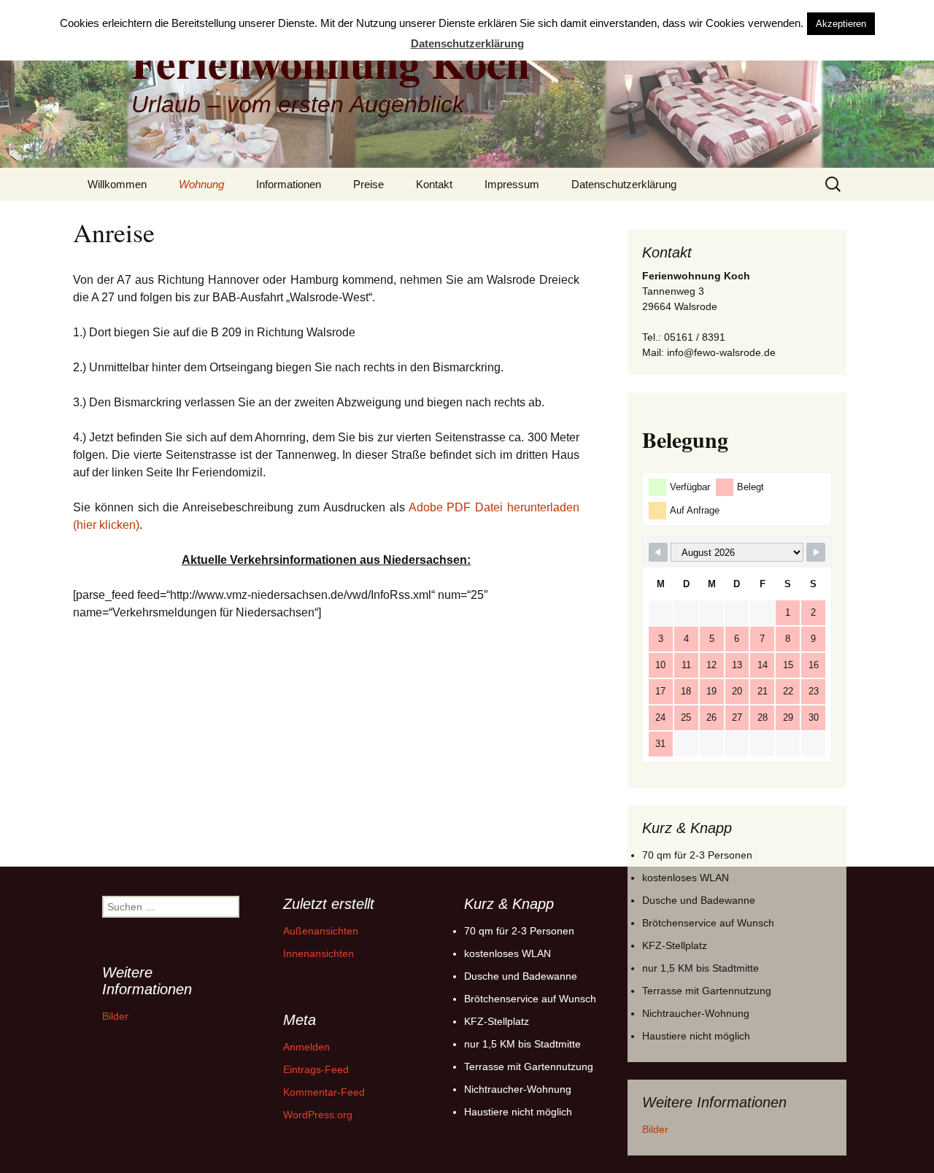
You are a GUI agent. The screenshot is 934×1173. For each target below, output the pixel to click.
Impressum (512, 184)
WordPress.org (317, 1114)
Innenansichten (318, 953)
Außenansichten (320, 931)
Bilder (655, 1129)
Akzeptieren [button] (841, 23)
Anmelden (306, 1047)
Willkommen (117, 184)
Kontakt (434, 184)
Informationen (288, 184)
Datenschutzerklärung (623, 184)
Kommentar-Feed (324, 1092)
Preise (368, 184)
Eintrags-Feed (316, 1069)
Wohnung (201, 184)
